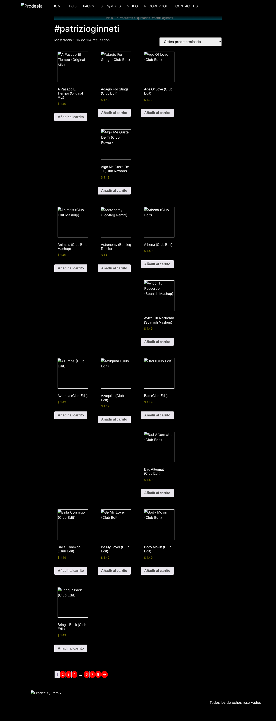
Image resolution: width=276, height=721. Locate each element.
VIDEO (132, 6)
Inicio (109, 18)
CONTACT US (186, 6)
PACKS (88, 6)
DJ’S (73, 6)
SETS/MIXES (110, 6)
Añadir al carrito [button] (71, 117)
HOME (57, 6)
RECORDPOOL (156, 6)
